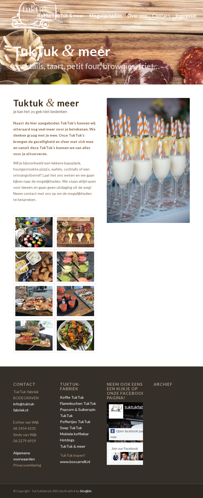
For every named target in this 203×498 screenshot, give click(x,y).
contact (30, 193)
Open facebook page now (128, 434)
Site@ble (86, 491)
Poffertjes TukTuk (75, 421)
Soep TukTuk (71, 427)
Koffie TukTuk (72, 397)
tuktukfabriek (138, 407)
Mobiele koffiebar (74, 434)
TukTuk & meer (72, 446)
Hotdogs (67, 440)
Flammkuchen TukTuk (78, 403)
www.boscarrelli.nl (75, 461)
